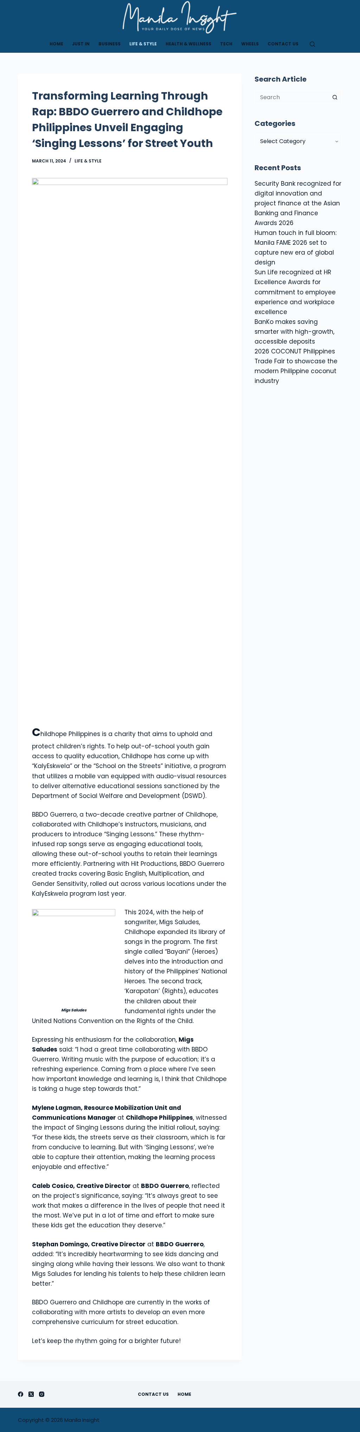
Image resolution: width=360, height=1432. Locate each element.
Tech (226, 44)
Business (109, 44)
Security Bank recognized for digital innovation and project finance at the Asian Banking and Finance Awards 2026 (298, 203)
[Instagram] (41, 1394)
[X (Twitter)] (31, 1394)
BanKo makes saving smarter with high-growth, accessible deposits (294, 332)
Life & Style (143, 44)
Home (56, 44)
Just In (81, 44)
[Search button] (335, 97)
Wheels (250, 44)
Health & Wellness (188, 44)
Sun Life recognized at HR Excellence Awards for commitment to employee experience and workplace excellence (295, 292)
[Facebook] (20, 1394)
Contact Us (283, 44)
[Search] (312, 44)
